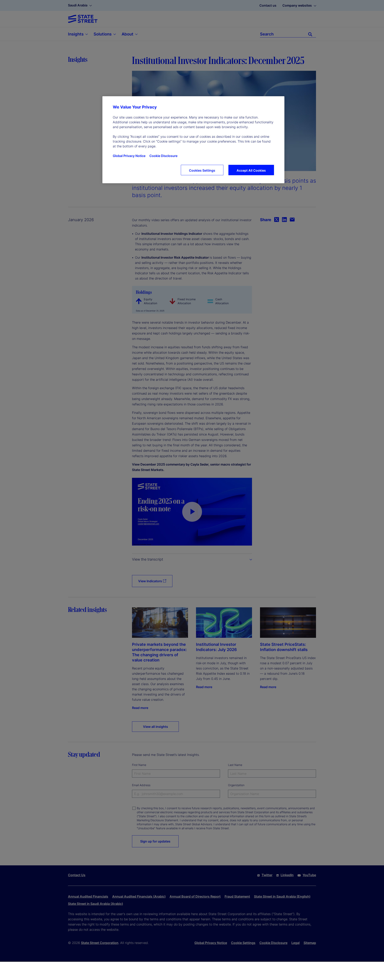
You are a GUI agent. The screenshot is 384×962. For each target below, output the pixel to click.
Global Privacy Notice (129, 156)
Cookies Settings (202, 170)
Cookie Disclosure (163, 156)
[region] (193, 139)
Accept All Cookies (251, 170)
